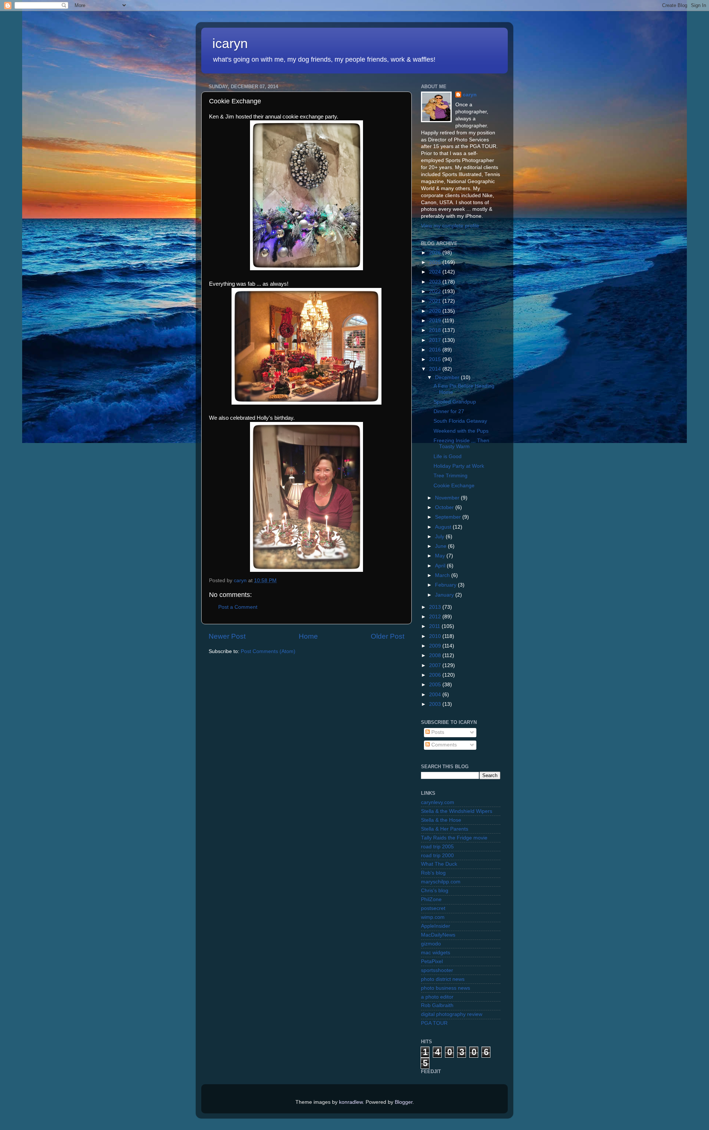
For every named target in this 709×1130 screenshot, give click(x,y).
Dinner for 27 (449, 411)
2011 (435, 626)
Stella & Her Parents (444, 829)
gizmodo (431, 944)
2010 (435, 636)
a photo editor (437, 997)
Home (308, 636)
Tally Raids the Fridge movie (454, 838)
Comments (443, 745)
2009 (435, 646)
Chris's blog (434, 890)
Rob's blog (433, 873)
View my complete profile (450, 226)
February (446, 585)
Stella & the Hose (441, 820)
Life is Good (448, 456)
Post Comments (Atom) (268, 651)
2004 (435, 694)
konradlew (351, 1102)
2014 (435, 369)
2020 (435, 311)
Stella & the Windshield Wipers (456, 811)
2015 (435, 359)
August (444, 527)
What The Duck (439, 864)
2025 (435, 262)
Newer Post (227, 636)
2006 (435, 675)
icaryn (230, 43)
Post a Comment (237, 607)
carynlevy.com (437, 802)
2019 (435, 320)
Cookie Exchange (454, 485)
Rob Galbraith (437, 1005)
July (440, 536)
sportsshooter (437, 970)
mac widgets (435, 952)
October (445, 507)
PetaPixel (432, 961)
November (448, 498)
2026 (435, 252)
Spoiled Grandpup (455, 402)
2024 (435, 272)
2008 (435, 655)
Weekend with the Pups (461, 431)
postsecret (433, 908)
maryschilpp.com (440, 882)
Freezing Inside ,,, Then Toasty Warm (461, 443)
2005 (435, 684)
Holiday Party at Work (459, 466)
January (445, 595)
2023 (435, 282)
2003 (435, 704)
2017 (435, 340)
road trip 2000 (437, 855)
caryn (470, 94)
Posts (437, 732)
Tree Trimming (450, 475)
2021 (435, 301)
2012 (435, 616)
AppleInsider (435, 926)
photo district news (443, 979)
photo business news (445, 988)
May (440, 556)
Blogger (403, 1102)
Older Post (387, 636)
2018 (435, 330)
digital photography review (451, 1014)
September (448, 517)
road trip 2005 (437, 846)
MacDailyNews (438, 935)
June (441, 546)
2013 (435, 607)
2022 (435, 291)
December (448, 377)
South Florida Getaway (460, 421)
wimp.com (433, 917)
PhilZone (431, 899)
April (441, 566)
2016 (435, 350)
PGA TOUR (434, 1023)
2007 (435, 665)
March (443, 575)
